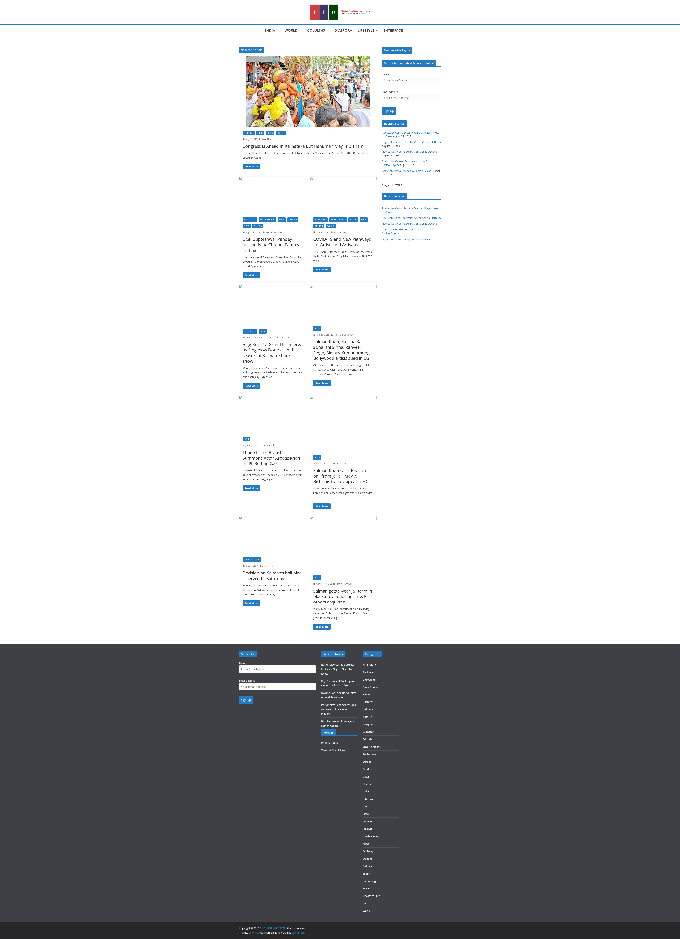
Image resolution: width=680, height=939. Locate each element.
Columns (316, 30)
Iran (365, 806)
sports (367, 873)
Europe (367, 761)
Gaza (366, 776)
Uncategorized (252, 560)
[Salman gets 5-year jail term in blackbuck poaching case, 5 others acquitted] (343, 544)
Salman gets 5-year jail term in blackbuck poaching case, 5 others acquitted (342, 596)
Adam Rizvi (267, 566)
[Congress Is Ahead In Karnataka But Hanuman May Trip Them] (308, 91)
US (364, 903)
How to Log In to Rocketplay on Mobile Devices (409, 151)
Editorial (248, 133)
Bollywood (250, 219)
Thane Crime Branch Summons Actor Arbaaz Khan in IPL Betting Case (271, 457)
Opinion (258, 226)
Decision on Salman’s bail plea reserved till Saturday (272, 575)
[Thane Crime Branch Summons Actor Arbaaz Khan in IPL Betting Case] (272, 414)
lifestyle (366, 30)
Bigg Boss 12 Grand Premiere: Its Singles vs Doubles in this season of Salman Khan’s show (272, 352)
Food (366, 769)
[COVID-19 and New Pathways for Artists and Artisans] (343, 195)
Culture (367, 717)
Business (368, 702)
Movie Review (371, 836)
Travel (366, 888)
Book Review (370, 687)
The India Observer (279, 337)
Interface (393, 30)
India (270, 30)
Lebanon (368, 821)
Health (353, 219)
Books (366, 694)
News (270, 133)
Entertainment (267, 219)
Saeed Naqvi (268, 139)
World (291, 30)
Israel (366, 814)
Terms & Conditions (333, 750)
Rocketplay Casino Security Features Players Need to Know (337, 669)
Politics (281, 133)
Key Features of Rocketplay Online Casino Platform (411, 142)
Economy (368, 731)
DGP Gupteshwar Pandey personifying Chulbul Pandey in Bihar (271, 244)
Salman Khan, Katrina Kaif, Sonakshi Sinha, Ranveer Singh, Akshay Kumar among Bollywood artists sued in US (341, 350)
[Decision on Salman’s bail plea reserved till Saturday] (272, 535)
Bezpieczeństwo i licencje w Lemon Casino (406, 170)
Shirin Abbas (340, 232)
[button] (277, 30)
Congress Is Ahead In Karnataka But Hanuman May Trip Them (303, 146)
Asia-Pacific (369, 664)
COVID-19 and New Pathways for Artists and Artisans (342, 241)
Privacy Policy (329, 743)
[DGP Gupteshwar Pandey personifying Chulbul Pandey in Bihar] (272, 195)
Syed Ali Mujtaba (274, 232)
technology (369, 881)
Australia (368, 672)
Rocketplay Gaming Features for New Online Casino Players (338, 709)
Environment (371, 754)
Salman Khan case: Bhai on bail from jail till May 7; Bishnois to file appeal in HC (340, 475)
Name (385, 74)
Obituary (368, 851)
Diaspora (343, 30)
